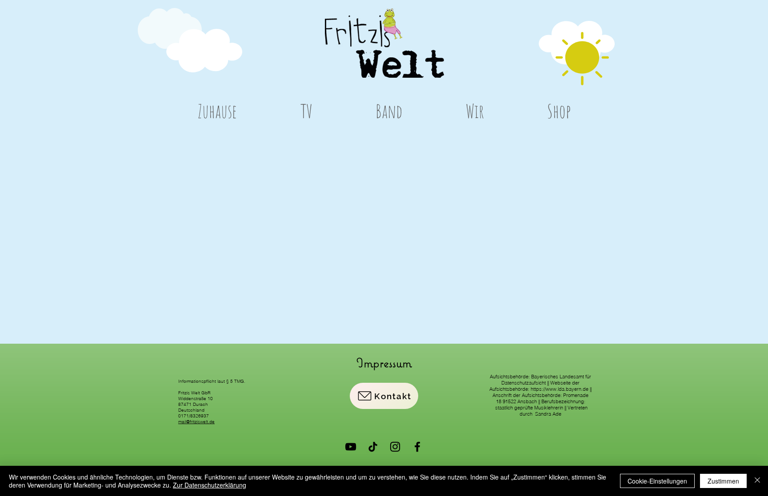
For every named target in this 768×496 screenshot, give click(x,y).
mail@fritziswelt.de (196, 422)
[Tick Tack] (373, 446)
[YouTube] (350, 446)
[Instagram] (395, 446)
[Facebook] (417, 446)
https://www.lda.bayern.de (559, 389)
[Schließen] (757, 481)
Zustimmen (723, 480)
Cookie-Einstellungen (657, 480)
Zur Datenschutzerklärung (209, 484)
